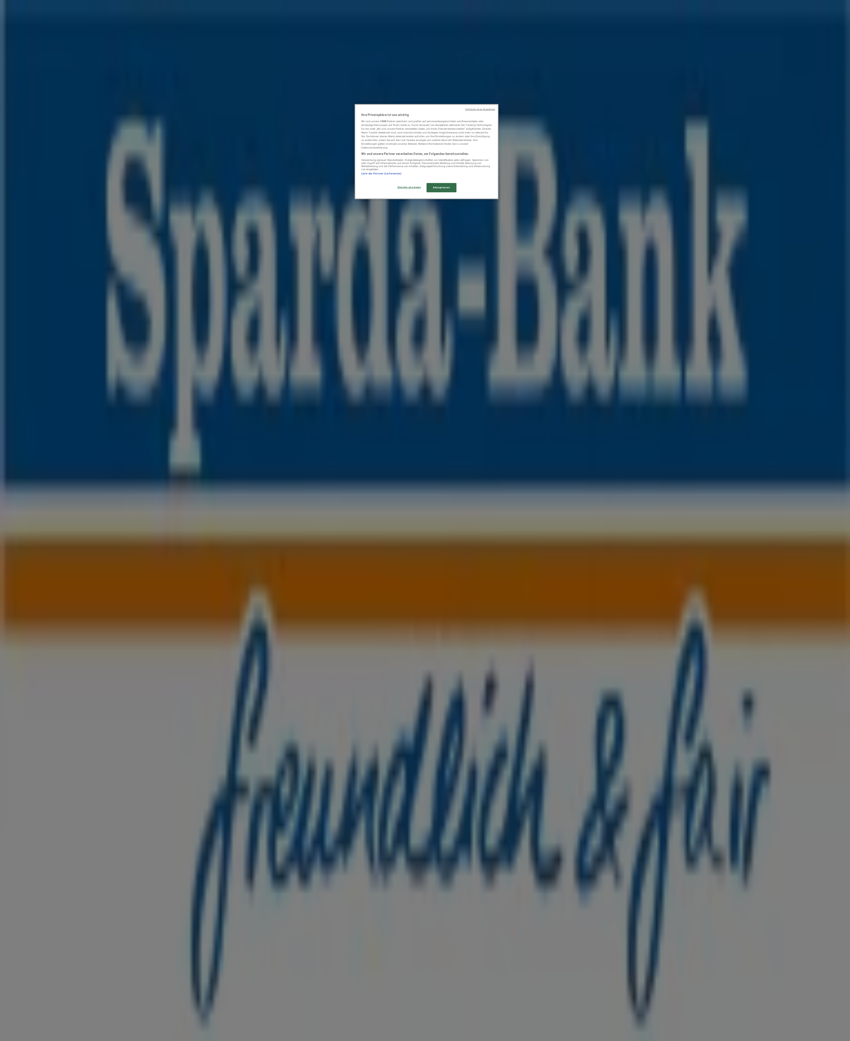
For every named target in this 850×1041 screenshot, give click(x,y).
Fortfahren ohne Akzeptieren (480, 109)
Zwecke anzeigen (409, 187)
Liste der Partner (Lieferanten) (381, 173)
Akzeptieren (441, 187)
